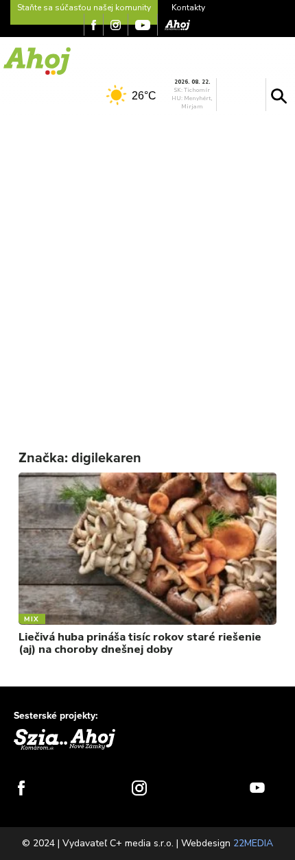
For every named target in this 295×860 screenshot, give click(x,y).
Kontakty (188, 7)
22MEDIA (253, 843)
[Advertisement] (147, 272)
